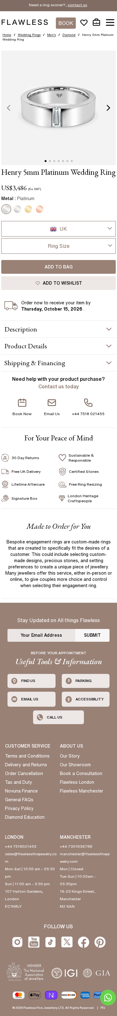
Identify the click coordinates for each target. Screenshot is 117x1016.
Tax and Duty (18, 782)
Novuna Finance (21, 791)
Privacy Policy (19, 808)
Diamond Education (25, 817)
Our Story (70, 756)
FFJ (102, 1007)
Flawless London (77, 782)
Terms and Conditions (27, 756)
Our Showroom (75, 765)
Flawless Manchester (81, 791)
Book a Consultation (81, 773)
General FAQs (19, 800)
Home (6, 34)
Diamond (69, 34)
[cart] (96, 22)
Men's (51, 34)
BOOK (65, 23)
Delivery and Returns (26, 765)
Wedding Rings (29, 34)
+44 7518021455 (21, 846)
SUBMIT (92, 635)
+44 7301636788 (76, 846)
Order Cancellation (24, 773)
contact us (72, 5)
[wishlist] (84, 22)
